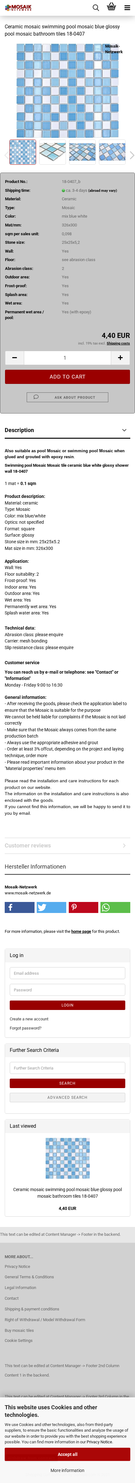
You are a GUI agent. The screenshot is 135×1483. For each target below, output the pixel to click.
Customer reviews (28, 845)
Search (67, 1083)
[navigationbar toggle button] (127, 8)
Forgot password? (25, 1028)
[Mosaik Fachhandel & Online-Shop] (15, 8)
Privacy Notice (99, 1442)
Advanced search (67, 1097)
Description (19, 430)
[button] (14, 358)
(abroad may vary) (102, 191)
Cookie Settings (19, 1340)
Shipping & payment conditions (32, 1309)
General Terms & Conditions (29, 1277)
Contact (12, 1298)
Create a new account (29, 1019)
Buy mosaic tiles (19, 1330)
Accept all (68, 1454)
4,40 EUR (67, 1208)
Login (68, 1005)
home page (81, 931)
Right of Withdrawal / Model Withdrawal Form (45, 1319)
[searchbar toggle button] (96, 8)
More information (67, 1470)
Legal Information (20, 1287)
